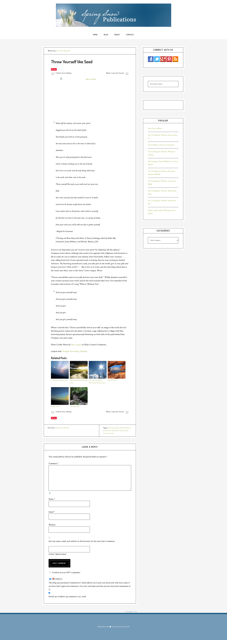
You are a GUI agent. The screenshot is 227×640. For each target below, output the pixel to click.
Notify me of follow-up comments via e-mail (67, 596)
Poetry (61, 428)
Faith (57, 428)
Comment (54, 463)
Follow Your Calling (63, 73)
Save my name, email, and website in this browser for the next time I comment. (82, 541)
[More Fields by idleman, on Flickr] (90, 97)
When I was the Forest (115, 73)
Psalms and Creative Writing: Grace (79, 381)
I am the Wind (112, 380)
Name (52, 499)
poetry (105, 430)
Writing (66, 428)
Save (54, 69)
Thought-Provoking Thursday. (75, 351)
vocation (105, 433)
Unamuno (125, 430)
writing (111, 433)
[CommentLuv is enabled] (57, 579)
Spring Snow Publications (113, 15)
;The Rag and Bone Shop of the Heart (119, 428)
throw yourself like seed (114, 430)
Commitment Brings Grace (59, 380)
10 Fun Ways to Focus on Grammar (161, 145)
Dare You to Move (155, 128)
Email (52, 512)
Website (52, 524)
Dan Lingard (76, 344)
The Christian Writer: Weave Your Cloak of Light (97, 381)
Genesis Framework (122, 627)
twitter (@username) (57, 554)
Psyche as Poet (55, 407)
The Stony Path (74, 407)
